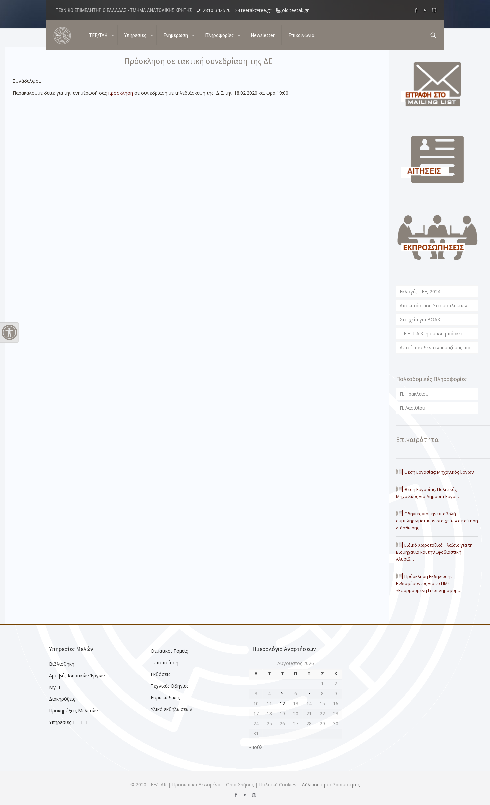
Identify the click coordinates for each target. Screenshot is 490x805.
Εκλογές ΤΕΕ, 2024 (420, 291)
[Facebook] (416, 10)
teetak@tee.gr (256, 10)
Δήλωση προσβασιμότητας (331, 784)
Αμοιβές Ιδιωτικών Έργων (77, 675)
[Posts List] (434, 10)
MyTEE (56, 687)
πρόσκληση (120, 93)
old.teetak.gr (295, 10)
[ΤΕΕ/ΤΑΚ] (62, 35)
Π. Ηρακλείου (414, 394)
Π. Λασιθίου (412, 408)
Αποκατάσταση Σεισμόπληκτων (433, 305)
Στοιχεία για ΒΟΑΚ (420, 319)
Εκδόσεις (160, 674)
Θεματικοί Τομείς (169, 651)
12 (282, 703)
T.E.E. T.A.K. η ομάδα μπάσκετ (431, 333)
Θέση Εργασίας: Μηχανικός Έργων (439, 472)
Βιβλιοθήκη (61, 664)
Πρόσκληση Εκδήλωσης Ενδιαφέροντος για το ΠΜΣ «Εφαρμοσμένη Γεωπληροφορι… (429, 583)
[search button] (433, 35)
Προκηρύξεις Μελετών (73, 710)
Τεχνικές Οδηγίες (169, 686)
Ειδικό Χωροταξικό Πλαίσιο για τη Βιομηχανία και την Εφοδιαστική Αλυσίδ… (434, 552)
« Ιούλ (256, 747)
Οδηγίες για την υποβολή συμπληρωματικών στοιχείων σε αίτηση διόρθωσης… (437, 521)
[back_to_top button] (458, 791)
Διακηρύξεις (62, 699)
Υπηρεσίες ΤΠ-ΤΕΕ (69, 722)
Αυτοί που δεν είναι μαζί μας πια (435, 347)
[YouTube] (425, 10)
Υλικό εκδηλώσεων (171, 709)
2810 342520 (217, 10)
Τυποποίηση (164, 662)
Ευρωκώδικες (165, 697)
